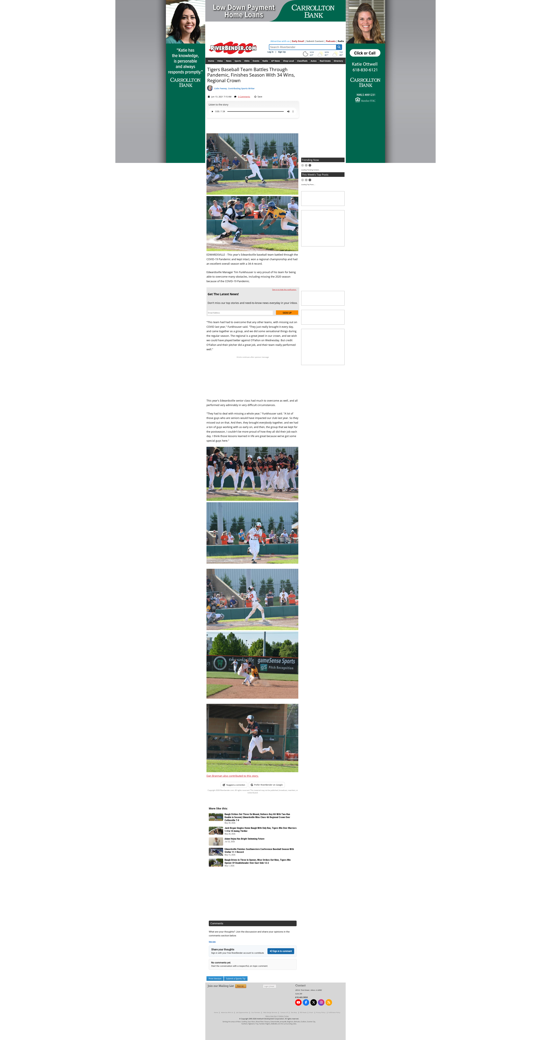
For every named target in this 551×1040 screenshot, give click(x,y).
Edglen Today (284, 1016)
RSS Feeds (303, 1012)
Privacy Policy (320, 1012)
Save (259, 96)
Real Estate (325, 60)
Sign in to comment (282, 951)
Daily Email (298, 41)
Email (272, 986)
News (228, 60)
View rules (212, 942)
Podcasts (330, 41)
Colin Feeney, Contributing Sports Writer (234, 88)
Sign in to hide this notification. (284, 289)
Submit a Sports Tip (235, 978)
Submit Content (315, 41)
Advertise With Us (227, 1012)
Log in (270, 51)
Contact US (284, 1012)
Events (256, 60)
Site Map (294, 1012)
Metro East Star (271, 1016)
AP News (275, 60)
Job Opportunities (242, 1012)
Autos (314, 60)
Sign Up (282, 51)
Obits (247, 60)
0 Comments (244, 96)
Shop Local (288, 60)
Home (211, 60)
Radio (341, 41)
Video (220, 60)
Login (266, 986)
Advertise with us (280, 41)
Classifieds (302, 60)
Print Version (215, 978)
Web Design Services (270, 1012)
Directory (338, 60)
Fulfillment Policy (334, 1012)
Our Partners (255, 1012)
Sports (238, 60)
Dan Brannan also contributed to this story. (232, 776)
